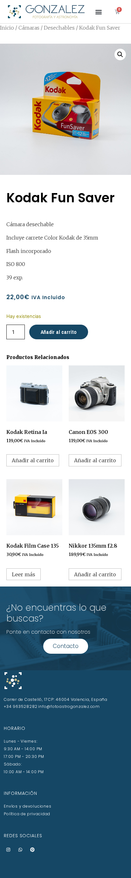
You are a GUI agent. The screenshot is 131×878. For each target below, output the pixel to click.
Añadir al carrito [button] (33, 460)
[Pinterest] (32, 849)
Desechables (59, 28)
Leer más (23, 574)
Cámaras (28, 28)
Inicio (7, 28)
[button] (98, 11)
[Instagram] (8, 849)
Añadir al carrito (59, 331)
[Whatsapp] (20, 849)
